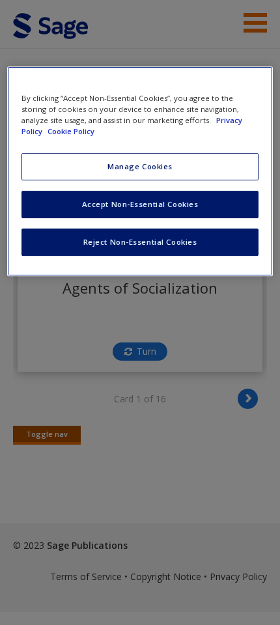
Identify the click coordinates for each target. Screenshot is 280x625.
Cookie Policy (71, 131)
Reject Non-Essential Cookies (140, 242)
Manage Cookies (140, 166)
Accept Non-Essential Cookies (140, 204)
